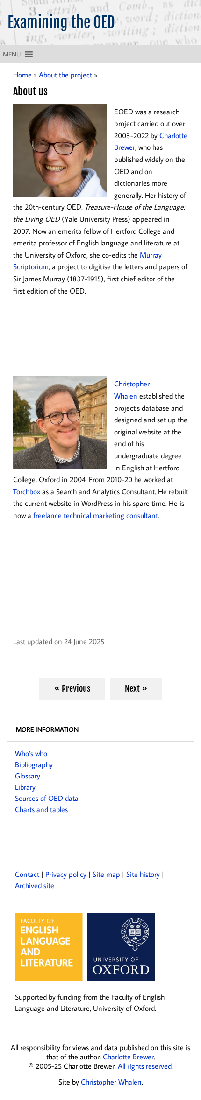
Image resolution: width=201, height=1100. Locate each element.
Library (25, 787)
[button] (12, 54)
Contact (27, 874)
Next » (136, 688)
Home (22, 74)
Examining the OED (61, 22)
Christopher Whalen (111, 1081)
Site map (106, 874)
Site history (143, 874)
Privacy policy (65, 874)
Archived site (34, 885)
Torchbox (26, 491)
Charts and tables (41, 809)
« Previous (72, 688)
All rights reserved (145, 1066)
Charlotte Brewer (128, 1056)
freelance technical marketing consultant (95, 515)
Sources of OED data (47, 798)
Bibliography (34, 764)
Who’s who (31, 753)
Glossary (27, 775)
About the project (65, 74)
